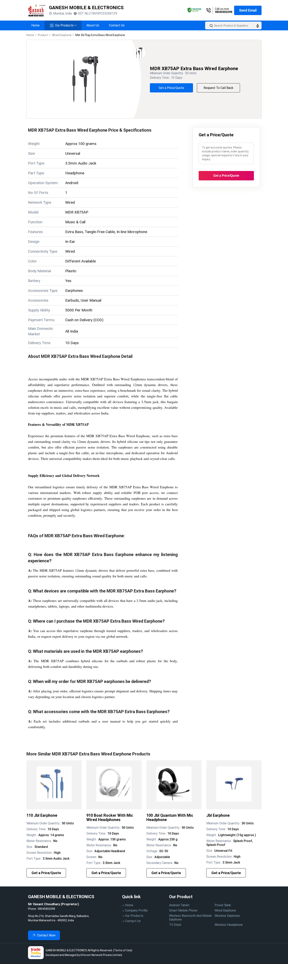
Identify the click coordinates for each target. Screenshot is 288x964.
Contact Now (46, 935)
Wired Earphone (225, 910)
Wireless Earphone (227, 916)
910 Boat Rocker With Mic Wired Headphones (109, 817)
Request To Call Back (218, 88)
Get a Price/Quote (171, 88)
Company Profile (136, 910)
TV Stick (175, 925)
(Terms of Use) (122, 950)
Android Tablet (179, 905)
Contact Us (117, 25)
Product (43, 35)
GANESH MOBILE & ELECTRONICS (86, 7)
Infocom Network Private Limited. (101, 955)
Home (35, 25)
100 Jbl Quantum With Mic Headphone (169, 817)
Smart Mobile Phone (183, 910)
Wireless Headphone (229, 925)
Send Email (248, 10)
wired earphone (62, 35)
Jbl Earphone (218, 815)
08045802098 (223, 12)
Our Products (66, 25)
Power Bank (223, 905)
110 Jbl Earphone (41, 815)
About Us (92, 25)
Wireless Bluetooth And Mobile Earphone (190, 917)
